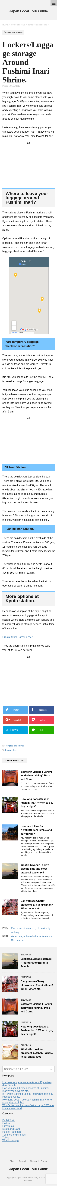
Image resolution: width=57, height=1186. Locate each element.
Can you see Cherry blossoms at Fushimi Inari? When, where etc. (37, 905)
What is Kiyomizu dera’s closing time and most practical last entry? (35, 869)
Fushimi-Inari (11, 750)
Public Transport (11, 1131)
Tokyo (5, 1137)
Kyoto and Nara (11, 1129)
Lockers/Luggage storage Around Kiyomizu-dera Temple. (36, 963)
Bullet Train (8, 1120)
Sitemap (33, 1161)
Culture (6, 1123)
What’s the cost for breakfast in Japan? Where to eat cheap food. (37, 1053)
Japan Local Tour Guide (28, 11)
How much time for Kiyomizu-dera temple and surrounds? (36, 830)
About (12, 1161)
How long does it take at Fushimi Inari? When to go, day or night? (37, 803)
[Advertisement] (28, 164)
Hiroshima (8, 1126)
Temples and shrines (14, 746)
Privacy (44, 1161)
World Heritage (10, 1140)
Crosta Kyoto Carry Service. (18, 637)
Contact (22, 1161)
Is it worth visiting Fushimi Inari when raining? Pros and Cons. (36, 775)
